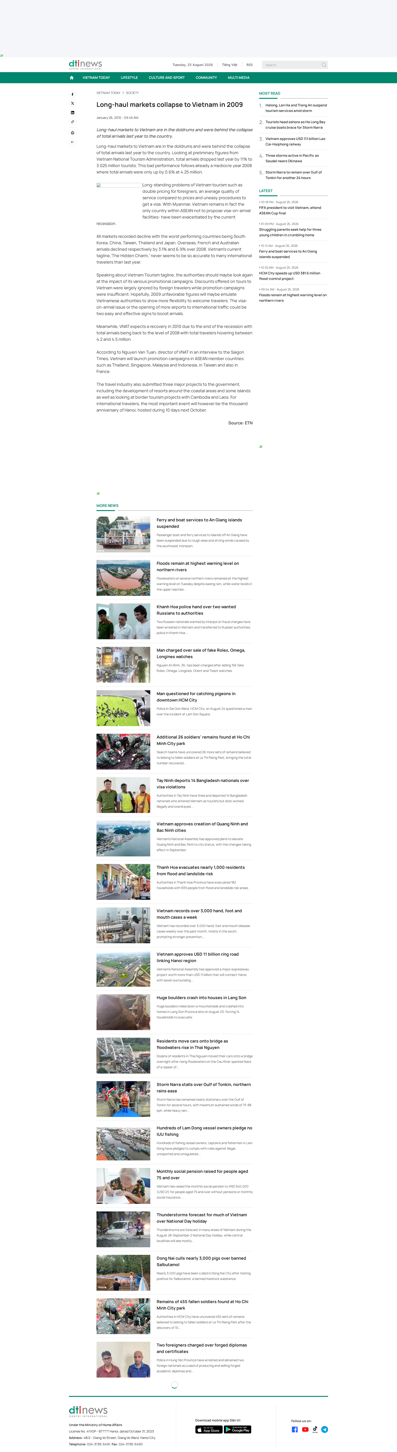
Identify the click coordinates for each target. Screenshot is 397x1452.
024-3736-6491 (98, 1444)
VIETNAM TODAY (96, 77)
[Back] (72, 142)
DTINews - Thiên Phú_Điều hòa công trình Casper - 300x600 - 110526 (294, 316)
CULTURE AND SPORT (167, 77)
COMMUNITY (206, 77)
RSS (250, 65)
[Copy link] (72, 121)
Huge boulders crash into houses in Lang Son (201, 997)
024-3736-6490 (131, 1444)
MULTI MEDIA (239, 77)
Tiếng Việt (229, 65)
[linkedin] (72, 112)
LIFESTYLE (129, 77)
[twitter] (72, 103)
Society (132, 93)
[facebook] (72, 94)
